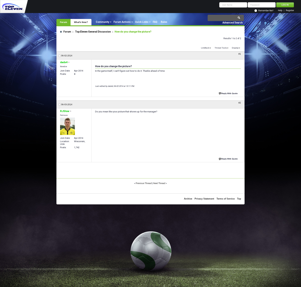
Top (239, 198)
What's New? (81, 22)
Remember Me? (265, 10)
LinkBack (205, 48)
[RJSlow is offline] (67, 126)
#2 (239, 103)
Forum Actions (122, 22)
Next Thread (159, 183)
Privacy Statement (204, 198)
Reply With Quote (229, 93)
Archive (188, 198)
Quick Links (141, 22)
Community (102, 22)
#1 (239, 54)
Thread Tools (221, 48)
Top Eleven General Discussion (93, 31)
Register (290, 10)
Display (235, 48)
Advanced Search (232, 22)
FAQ (155, 22)
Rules (164, 22)
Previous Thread (144, 183)
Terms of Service (226, 198)
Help (280, 10)
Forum (63, 22)
